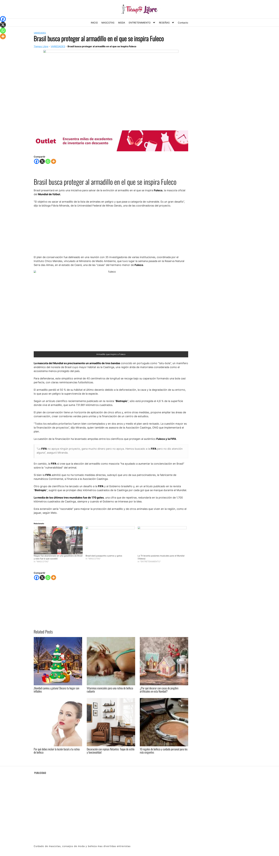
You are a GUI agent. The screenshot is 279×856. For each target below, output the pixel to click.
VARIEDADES (40, 33)
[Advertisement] (111, 231)
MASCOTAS (107, 22)
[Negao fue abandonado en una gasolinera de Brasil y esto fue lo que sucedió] (58, 540)
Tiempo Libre (41, 46)
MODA (121, 22)
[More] (53, 161)
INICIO (94, 22)
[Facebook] (36, 161)
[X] (42, 161)
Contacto (183, 22)
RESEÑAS (164, 22)
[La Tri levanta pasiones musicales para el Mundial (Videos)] (162, 540)
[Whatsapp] (47, 161)
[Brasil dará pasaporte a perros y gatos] (110, 540)
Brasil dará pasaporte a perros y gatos (104, 555)
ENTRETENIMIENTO (140, 22)
